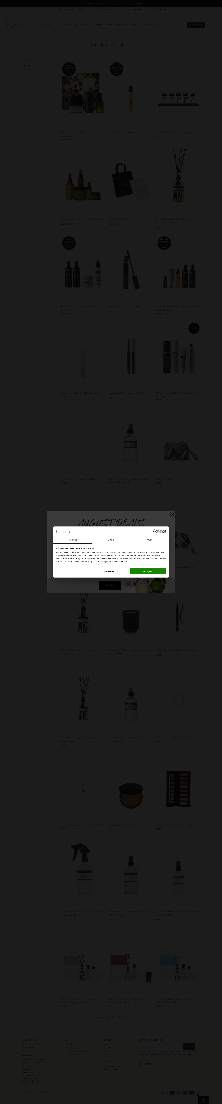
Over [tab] (149, 540)
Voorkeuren (109, 571)
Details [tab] (111, 540)
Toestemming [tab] (72, 540)
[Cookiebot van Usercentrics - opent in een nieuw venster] (155, 531)
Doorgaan (147, 571)
